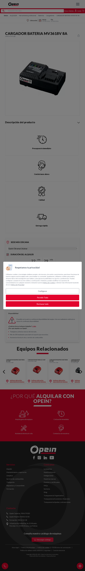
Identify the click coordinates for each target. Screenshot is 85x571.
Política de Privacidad (17, 285)
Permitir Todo (42, 297)
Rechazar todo (42, 304)
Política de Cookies (49, 283)
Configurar (42, 291)
